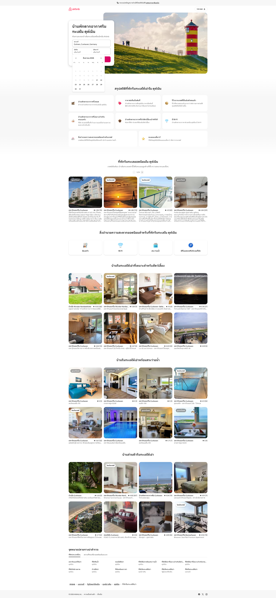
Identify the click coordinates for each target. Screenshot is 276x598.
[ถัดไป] (142, 172)
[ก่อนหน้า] (134, 172)
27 (93, 85)
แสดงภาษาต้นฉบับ (152, 3)
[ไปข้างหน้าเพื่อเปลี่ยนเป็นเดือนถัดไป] (101, 58)
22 (101, 80)
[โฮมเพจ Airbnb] (74, 9)
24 (80, 85)
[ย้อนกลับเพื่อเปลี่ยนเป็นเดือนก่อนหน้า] (76, 58)
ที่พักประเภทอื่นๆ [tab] (74, 555)
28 (97, 85)
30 (76, 89)
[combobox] (91, 44)
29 (101, 85)
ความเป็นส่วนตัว (89, 594)
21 (97, 80)
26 (88, 85)
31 (80, 89)
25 (84, 85)
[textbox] (82, 52)
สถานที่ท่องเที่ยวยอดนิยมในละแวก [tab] (95, 555)
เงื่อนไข (99, 594)
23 (76, 85)
